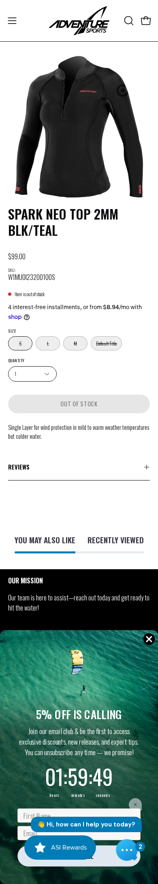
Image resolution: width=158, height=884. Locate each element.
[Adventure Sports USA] (79, 20)
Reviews (19, 467)
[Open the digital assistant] (127, 850)
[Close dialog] (149, 639)
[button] (128, 20)
